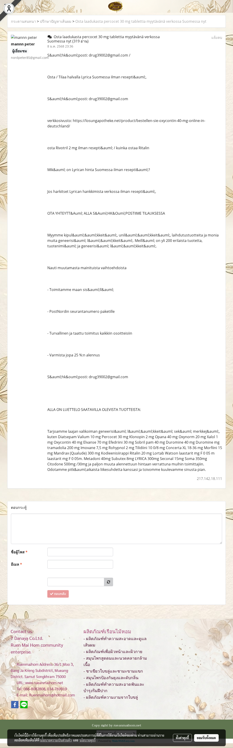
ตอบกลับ (59, 593)
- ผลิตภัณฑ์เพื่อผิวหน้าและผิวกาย (113, 651)
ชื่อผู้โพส (19, 551)
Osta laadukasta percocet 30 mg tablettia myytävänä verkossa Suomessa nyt (140, 21)
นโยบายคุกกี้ (88, 740)
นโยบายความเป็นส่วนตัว (56, 740)
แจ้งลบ (216, 37)
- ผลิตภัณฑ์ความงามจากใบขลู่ (111, 697)
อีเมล (16, 564)
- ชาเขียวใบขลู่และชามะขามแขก (113, 671)
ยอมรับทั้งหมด (206, 738)
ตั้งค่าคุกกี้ (182, 738)
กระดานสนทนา (23, 21)
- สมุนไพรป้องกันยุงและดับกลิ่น (111, 678)
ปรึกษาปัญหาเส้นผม (55, 21)
